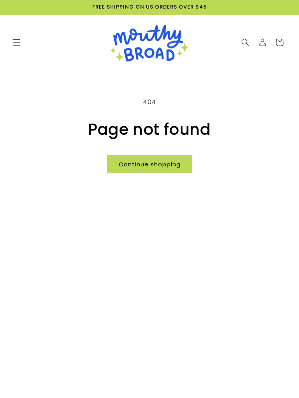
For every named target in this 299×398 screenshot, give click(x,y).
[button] (16, 42)
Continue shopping (150, 164)
